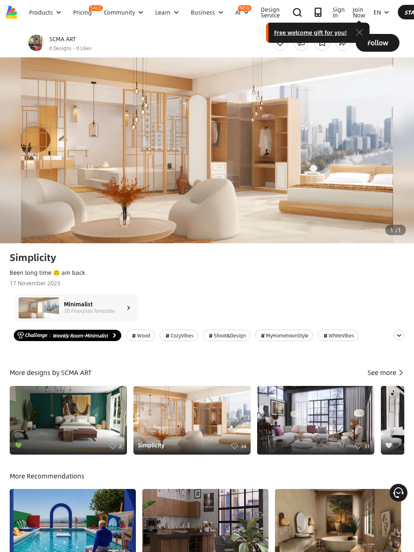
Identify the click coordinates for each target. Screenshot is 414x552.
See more (383, 372)
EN (377, 12)
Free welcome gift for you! (310, 32)
